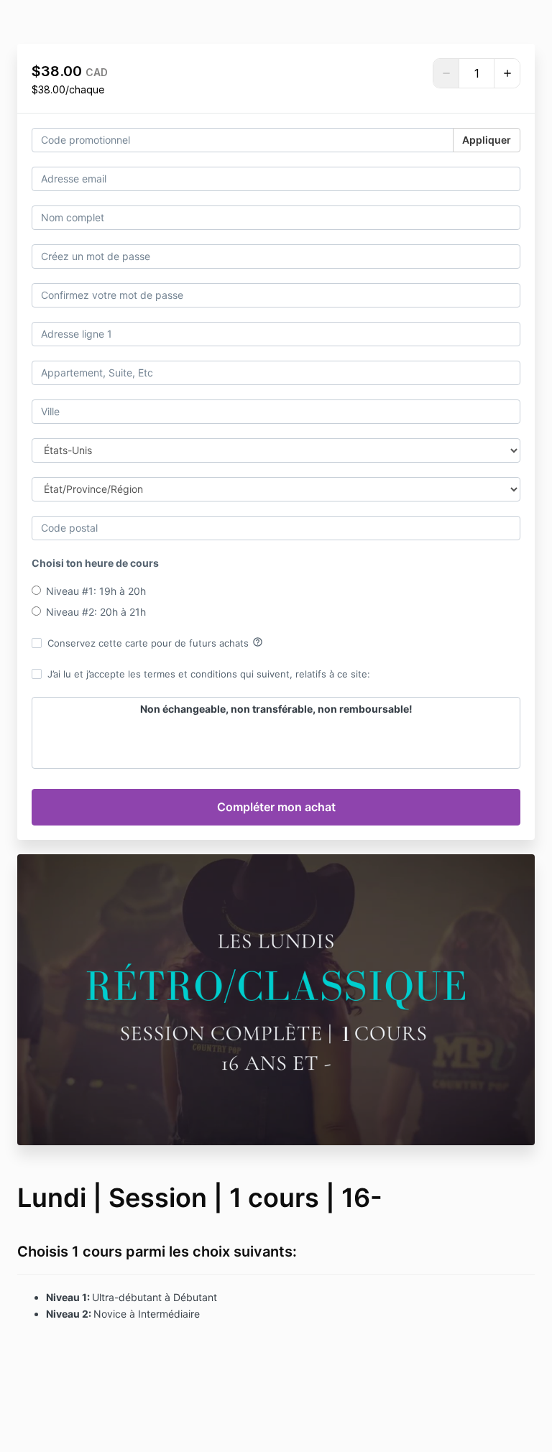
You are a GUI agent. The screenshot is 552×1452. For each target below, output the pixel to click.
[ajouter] (507, 73)
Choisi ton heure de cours (95, 563)
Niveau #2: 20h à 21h (96, 612)
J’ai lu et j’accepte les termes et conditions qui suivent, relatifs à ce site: (208, 674)
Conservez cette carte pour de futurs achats (155, 642)
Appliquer (486, 140)
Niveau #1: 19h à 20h (96, 591)
